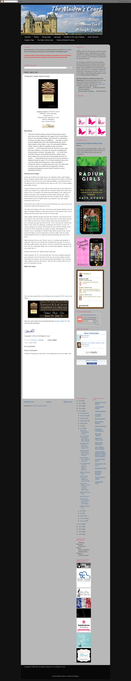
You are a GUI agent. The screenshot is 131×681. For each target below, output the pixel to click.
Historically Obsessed (99, 443)
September (83, 421)
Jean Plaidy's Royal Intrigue (99, 448)
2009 (80, 534)
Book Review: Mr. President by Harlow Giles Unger (84, 501)
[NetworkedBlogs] (91, 360)
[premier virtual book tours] (84, 567)
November (83, 415)
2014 (80, 411)
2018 (80, 401)
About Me (28, 37)
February (83, 518)
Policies (36, 37)
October (82, 418)
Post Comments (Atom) (40, 406)
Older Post (67, 402)
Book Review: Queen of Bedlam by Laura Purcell (84, 479)
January (82, 521)
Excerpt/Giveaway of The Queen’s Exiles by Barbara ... (85, 466)
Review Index (46, 37)
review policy (101, 84)
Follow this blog (91, 363)
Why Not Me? (85, 335)
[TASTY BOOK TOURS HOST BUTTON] (84, 647)
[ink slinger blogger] (84, 617)
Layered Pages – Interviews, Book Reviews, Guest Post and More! (100, 454)
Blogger (76, 676)
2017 (80, 403)
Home (48, 402)
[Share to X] (52, 340)
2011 (80, 529)
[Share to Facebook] (54, 340)
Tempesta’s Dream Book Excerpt (84, 432)
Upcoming (57, 37)
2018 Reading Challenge (88, 315)
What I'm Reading (91, 333)
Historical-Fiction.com (99, 439)
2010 (80, 531)
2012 (80, 526)
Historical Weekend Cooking (65, 40)
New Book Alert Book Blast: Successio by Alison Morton (85, 438)
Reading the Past (100, 468)
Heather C (85, 317)
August (82, 423)
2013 (80, 524)
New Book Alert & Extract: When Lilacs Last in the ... (84, 446)
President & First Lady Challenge (74, 37)
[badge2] (84, 632)
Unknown (34, 340)
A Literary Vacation (98, 415)
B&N (62, 321)
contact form (102, 71)
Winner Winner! (84, 496)
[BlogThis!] (50, 340)
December (83, 413)
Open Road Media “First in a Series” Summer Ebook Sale (85, 486)
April (81, 513)
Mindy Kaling (85, 337)
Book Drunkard (100, 419)
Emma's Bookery (100, 426)
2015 (80, 408)
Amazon (57, 321)
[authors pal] (84, 662)
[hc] (78, 49)
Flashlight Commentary (99, 430)
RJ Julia (67, 321)
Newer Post (29, 402)
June (82, 428)
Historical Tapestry (98, 434)
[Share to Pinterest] (56, 340)
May (81, 511)
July (81, 426)
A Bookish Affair (100, 411)
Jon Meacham (86, 346)
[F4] (81, 126)
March (82, 516)
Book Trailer (32, 342)
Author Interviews (93, 37)
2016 (80, 406)
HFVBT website (64, 296)
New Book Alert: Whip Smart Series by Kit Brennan (84, 453)
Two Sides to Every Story (45, 40)
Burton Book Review (99, 422)
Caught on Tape (29, 40)
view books (97, 324)
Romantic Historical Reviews (98, 473)
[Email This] (48, 340)
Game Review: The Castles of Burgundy (85, 459)
